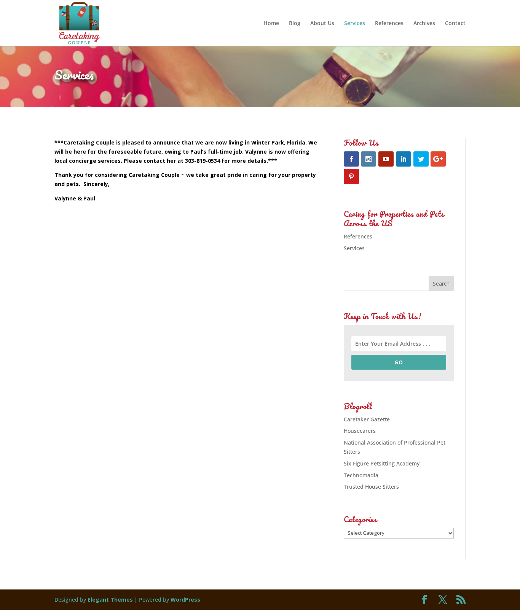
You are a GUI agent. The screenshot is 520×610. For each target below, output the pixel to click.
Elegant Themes (110, 599)
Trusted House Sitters (371, 486)
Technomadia (361, 475)
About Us (322, 24)
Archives (424, 24)
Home (271, 24)
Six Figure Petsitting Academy (382, 463)
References (389, 24)
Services (354, 24)
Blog (294, 24)
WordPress (185, 599)
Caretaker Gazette (367, 419)
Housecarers (360, 430)
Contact (455, 24)
